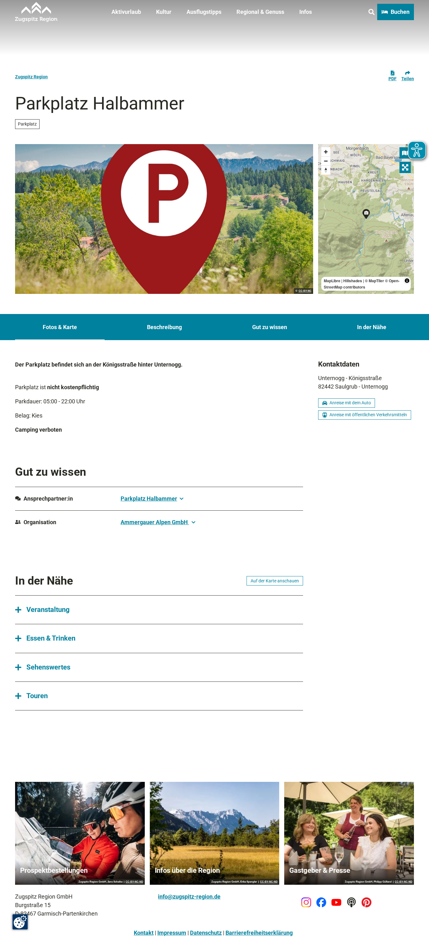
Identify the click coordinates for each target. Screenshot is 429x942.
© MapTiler (374, 280)
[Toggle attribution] (407, 280)
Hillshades (352, 280)
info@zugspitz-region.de (189, 896)
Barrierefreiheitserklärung (259, 932)
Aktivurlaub (126, 11)
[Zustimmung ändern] (20, 921)
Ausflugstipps (204, 11)
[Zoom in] (325, 151)
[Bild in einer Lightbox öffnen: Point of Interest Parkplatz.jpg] (164, 219)
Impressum (171, 932)
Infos (305, 11)
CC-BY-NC (305, 291)
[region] (366, 219)
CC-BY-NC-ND (134, 882)
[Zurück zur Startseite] (36, 12)
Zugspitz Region (31, 76)
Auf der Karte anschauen (275, 580)
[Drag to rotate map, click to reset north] (325, 170)
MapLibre (332, 280)
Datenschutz (206, 932)
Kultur (163, 11)
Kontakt (144, 932)
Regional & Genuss (260, 11)
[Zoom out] (325, 160)
